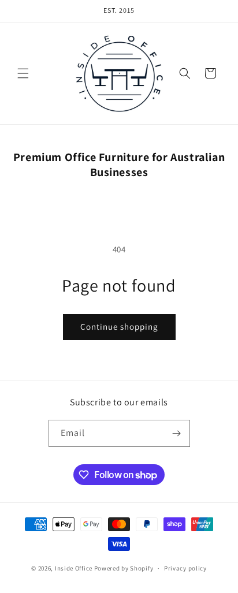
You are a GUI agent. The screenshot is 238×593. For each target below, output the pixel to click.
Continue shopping (119, 326)
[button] (23, 73)
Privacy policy (185, 568)
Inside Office (73, 568)
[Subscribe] (176, 433)
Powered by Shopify (124, 568)
